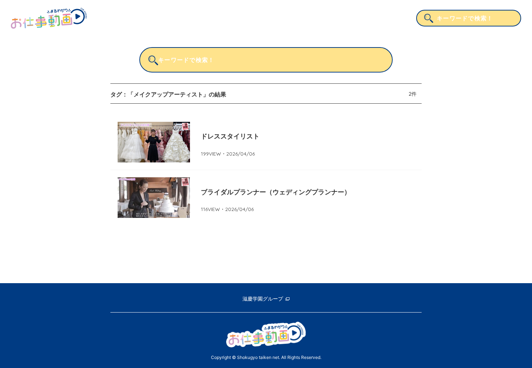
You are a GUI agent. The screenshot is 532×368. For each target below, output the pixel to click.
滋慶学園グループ (262, 298)
